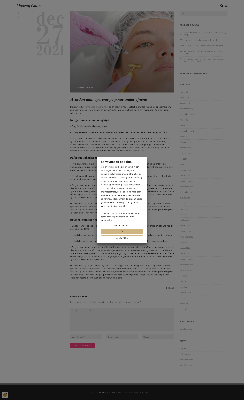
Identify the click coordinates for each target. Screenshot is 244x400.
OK (122, 231)
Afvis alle (122, 238)
